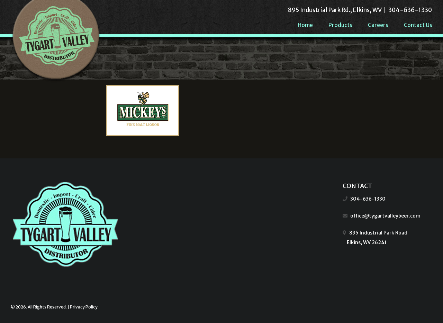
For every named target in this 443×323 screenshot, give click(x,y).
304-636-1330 (368, 199)
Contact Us (418, 24)
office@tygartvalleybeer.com (385, 216)
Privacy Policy (84, 307)
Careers (378, 24)
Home (305, 24)
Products (340, 24)
